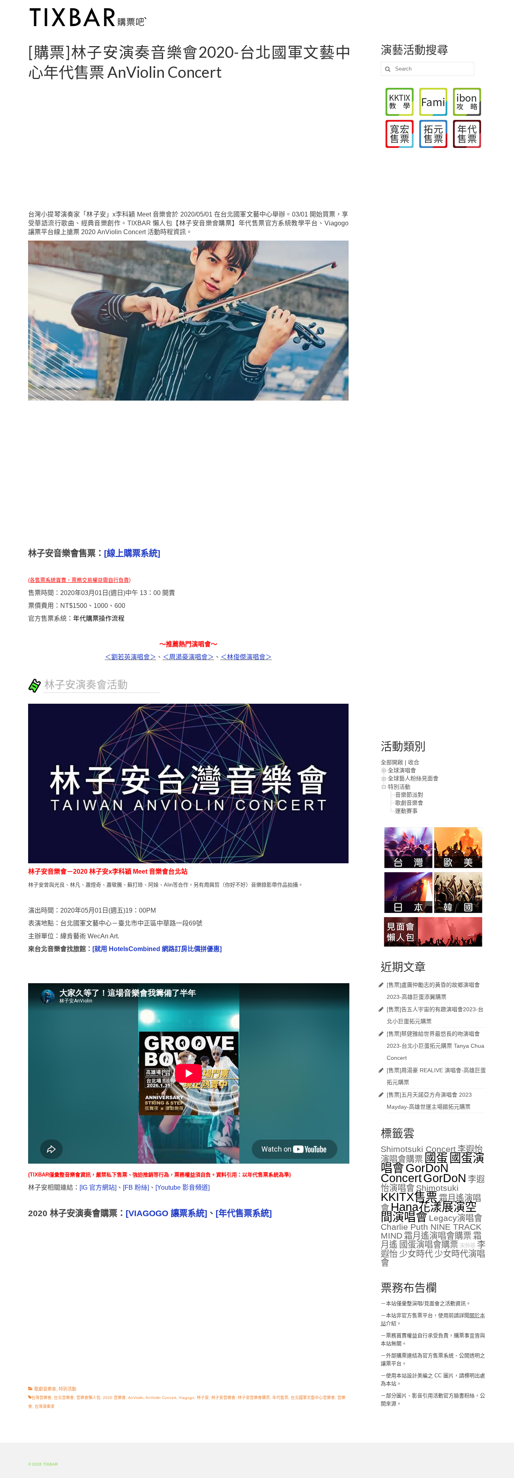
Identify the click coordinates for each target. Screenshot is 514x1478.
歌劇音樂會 (45, 1389)
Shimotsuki (437, 1188)
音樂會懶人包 (88, 1397)
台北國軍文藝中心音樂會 (313, 1397)
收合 (413, 762)
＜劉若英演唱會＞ (130, 657)
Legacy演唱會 (455, 1218)
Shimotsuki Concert (418, 1149)
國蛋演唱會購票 (428, 1244)
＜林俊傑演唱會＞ (246, 657)
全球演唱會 (402, 770)
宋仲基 (467, 1246)
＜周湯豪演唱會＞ (188, 657)
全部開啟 (392, 762)
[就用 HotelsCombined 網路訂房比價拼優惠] (157, 949)
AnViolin (135, 1397)
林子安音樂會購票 (254, 1397)
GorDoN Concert (415, 1172)
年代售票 (280, 1397)
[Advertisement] (198, 146)
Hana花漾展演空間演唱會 (429, 1211)
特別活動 (67, 1389)
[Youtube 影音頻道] (182, 1187)
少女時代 (416, 1254)
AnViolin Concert (160, 1397)
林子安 (203, 1397)
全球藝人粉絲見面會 (413, 778)
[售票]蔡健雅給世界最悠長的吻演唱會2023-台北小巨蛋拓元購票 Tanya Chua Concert (435, 1046)
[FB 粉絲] (136, 1187)
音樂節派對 (409, 795)
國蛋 (436, 1157)
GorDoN (444, 1177)
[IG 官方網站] (98, 1187)
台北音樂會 (64, 1397)
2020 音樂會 (114, 1397)
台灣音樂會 (41, 1397)
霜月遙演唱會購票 (437, 1236)
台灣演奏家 (45, 1406)
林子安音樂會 (223, 1397)
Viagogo (186, 1397)
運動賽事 (406, 811)
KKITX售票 (409, 1196)
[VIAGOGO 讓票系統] (166, 1213)
